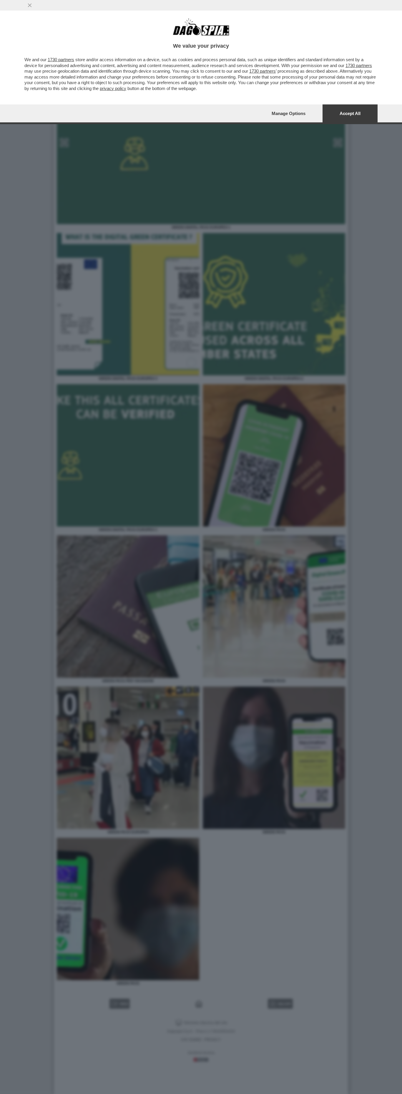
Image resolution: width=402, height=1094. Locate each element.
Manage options (288, 113)
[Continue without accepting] (29, 5)
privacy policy (113, 88)
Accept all (350, 113)
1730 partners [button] (61, 59)
